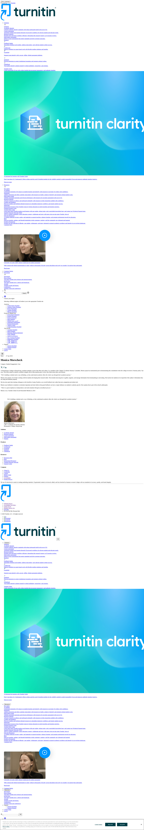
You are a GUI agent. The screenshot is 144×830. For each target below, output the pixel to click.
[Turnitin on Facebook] (7, 518)
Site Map (6, 509)
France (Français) (11, 317)
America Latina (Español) (14, 307)
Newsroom (7, 272)
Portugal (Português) (12, 324)
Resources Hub (8, 458)
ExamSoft (6, 448)
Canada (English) (11, 310)
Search (24, 293)
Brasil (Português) (12, 308)
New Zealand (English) (13, 338)
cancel (28, 293)
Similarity (6, 449)
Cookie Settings (98, 824)
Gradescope (7, 446)
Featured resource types (10, 208)
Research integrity (9, 434)
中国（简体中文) (12, 341)
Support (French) (11, 347)
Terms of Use (7, 506)
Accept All (122, 824)
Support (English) (12, 346)
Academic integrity (9, 432)
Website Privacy (8, 503)
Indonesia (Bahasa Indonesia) (15, 333)
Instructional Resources (10, 461)
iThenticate (7, 451)
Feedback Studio (8, 445)
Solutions (6, 23)
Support (6, 344)
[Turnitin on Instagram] (7, 521)
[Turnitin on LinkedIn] (7, 519)
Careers (6, 473)
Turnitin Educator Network (11, 462)
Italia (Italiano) (11, 319)
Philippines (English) (12, 339)
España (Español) (12, 316)
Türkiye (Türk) (11, 325)
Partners (6, 438)
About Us (6, 470)
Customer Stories (8, 271)
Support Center (8, 464)
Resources (6, 185)
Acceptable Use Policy (10, 505)
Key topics (7, 188)
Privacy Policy (6, 826)
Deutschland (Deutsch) (13, 314)
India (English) (11, 331)
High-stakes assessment (10, 437)
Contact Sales (7, 349)
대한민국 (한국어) (12, 336)
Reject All (110, 824)
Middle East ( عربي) (12, 321)
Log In (6, 350)
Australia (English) (12, 330)
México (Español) (12, 311)
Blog (5, 459)
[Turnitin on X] (5, 516)
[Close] (141, 824)
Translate (13, 3)
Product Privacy (8, 479)
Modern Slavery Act (9, 508)
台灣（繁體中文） (12, 342)
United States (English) (13, 305)
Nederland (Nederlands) (13, 322)
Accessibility (7, 478)
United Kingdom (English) (14, 327)
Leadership (7, 472)
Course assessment (9, 435)
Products (6, 40)
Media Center (7, 475)
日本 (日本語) (11, 334)
